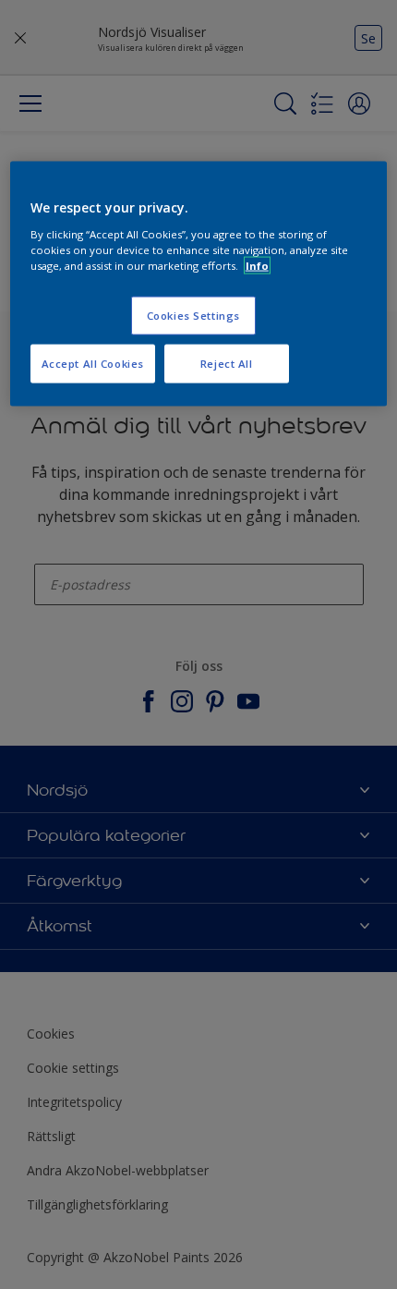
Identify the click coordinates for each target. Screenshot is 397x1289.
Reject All (226, 364)
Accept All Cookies (93, 364)
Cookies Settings (193, 315)
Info (257, 266)
